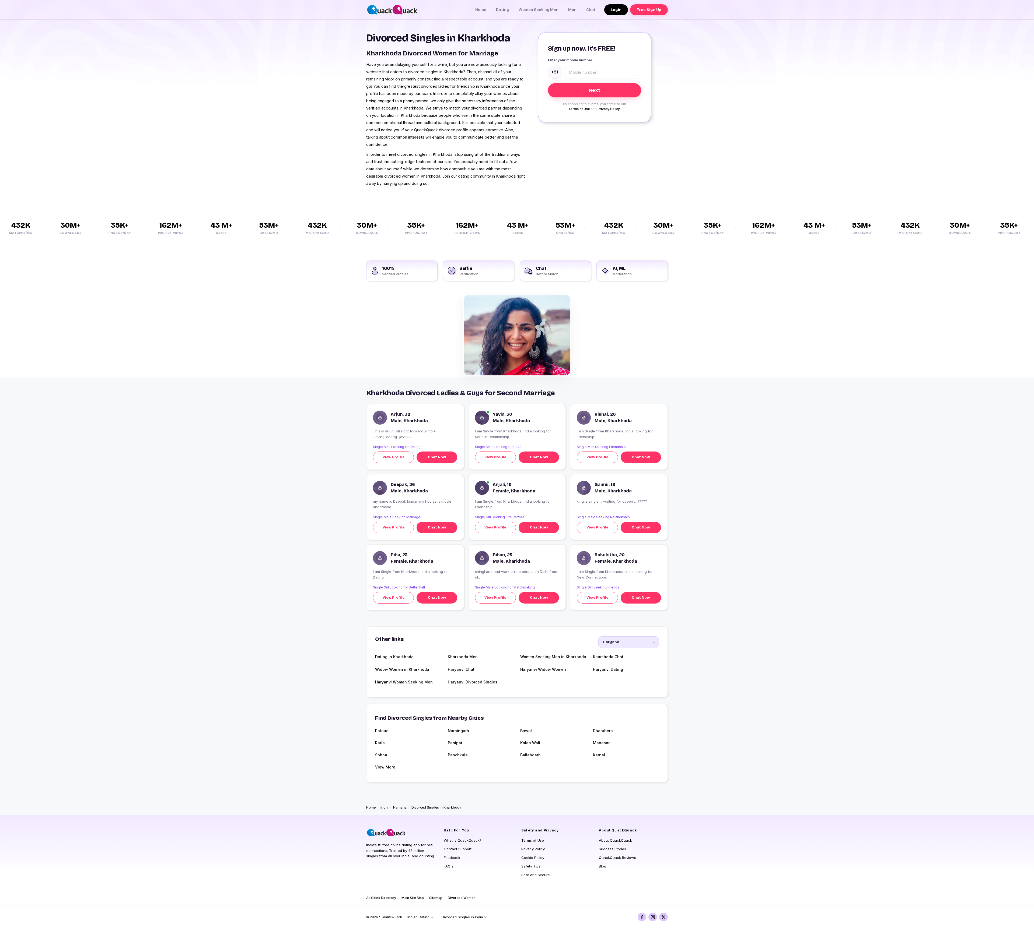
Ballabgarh (530, 755)
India (384, 807)
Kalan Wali (530, 742)
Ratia (380, 742)
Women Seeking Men (538, 10)
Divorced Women (462, 898)
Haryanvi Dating (608, 669)
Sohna (381, 755)
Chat (591, 10)
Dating (502, 10)
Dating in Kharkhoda (394, 656)
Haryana (400, 807)
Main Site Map (412, 898)
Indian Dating (418, 917)
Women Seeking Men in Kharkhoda (553, 656)
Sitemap (435, 898)
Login (616, 10)
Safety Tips (530, 866)
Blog (602, 866)
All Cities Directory (381, 898)
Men (572, 10)
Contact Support (457, 849)
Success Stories (612, 849)
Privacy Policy (609, 109)
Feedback (452, 857)
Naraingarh (458, 730)
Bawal (526, 730)
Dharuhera (603, 730)
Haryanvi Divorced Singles (472, 682)
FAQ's (448, 866)
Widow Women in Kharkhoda (402, 669)
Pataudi (382, 730)
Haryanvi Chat (461, 669)
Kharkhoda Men (463, 656)
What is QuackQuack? (462, 840)
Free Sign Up (649, 10)
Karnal (599, 755)
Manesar (601, 742)
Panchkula (458, 755)
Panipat (455, 742)
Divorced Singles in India (462, 917)
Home (480, 10)
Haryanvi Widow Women (543, 669)
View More (385, 767)
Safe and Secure (535, 875)
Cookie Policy (532, 857)
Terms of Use (579, 109)
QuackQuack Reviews (617, 857)
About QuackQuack (615, 840)
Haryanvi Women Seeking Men (404, 682)
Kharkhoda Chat (608, 656)
